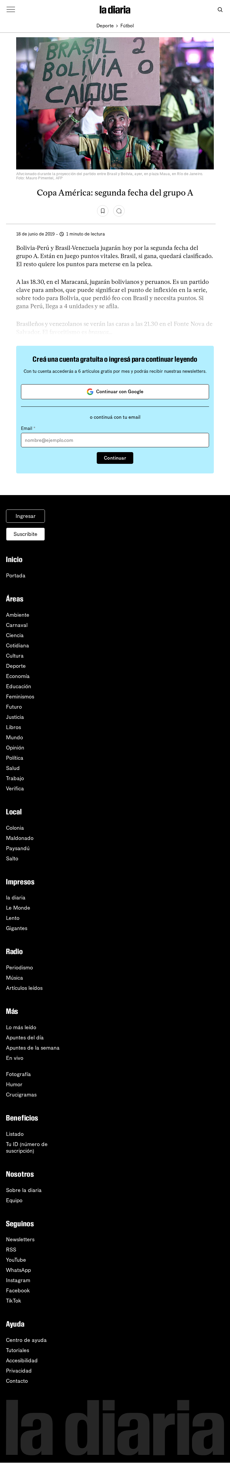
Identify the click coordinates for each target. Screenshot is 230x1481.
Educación (18, 686)
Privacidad (19, 1370)
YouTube (16, 1260)
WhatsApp (18, 1270)
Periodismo (19, 967)
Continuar (115, 458)
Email (28, 428)
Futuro (14, 707)
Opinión (15, 747)
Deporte (105, 26)
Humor (14, 1084)
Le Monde (18, 908)
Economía (18, 676)
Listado (15, 1134)
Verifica (15, 788)
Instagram (18, 1280)
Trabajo (15, 778)
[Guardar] (102, 211)
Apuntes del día (25, 1037)
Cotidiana (17, 645)
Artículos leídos (24, 988)
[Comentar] (119, 211)
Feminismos (20, 696)
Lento (12, 918)
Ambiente (17, 615)
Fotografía (18, 1074)
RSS (11, 1249)
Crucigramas (21, 1094)
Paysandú (18, 848)
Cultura (15, 655)
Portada (15, 575)
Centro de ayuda (26, 1340)
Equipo (14, 1200)
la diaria (15, 897)
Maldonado (20, 838)
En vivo (14, 1058)
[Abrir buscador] (220, 10)
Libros (13, 727)
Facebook (18, 1290)
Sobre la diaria (24, 1190)
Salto (12, 858)
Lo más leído (21, 1027)
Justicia (15, 717)
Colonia (15, 828)
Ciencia (15, 635)
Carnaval (17, 625)
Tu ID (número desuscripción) (27, 1147)
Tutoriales (17, 1350)
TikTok (13, 1300)
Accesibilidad (22, 1360)
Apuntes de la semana (33, 1048)
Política (14, 758)
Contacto (17, 1381)
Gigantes (16, 928)
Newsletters (20, 1239)
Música (14, 978)
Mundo (14, 737)
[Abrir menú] (11, 9)
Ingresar (26, 516)
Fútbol (127, 26)
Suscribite (25, 534)
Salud (13, 768)
